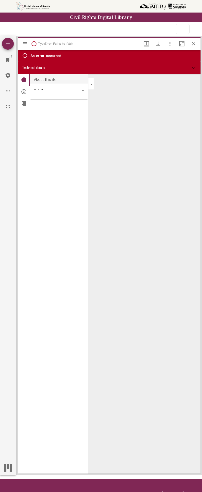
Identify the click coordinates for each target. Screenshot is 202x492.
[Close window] (194, 44)
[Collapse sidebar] (92, 84)
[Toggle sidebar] (25, 44)
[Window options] (170, 44)
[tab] (24, 80)
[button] (109, 68)
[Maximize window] (182, 44)
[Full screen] (8, 107)
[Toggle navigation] (183, 29)
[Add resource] (8, 44)
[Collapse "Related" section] (83, 90)
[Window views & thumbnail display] (146, 44)
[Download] (158, 44)
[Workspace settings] (8, 75)
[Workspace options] (8, 91)
